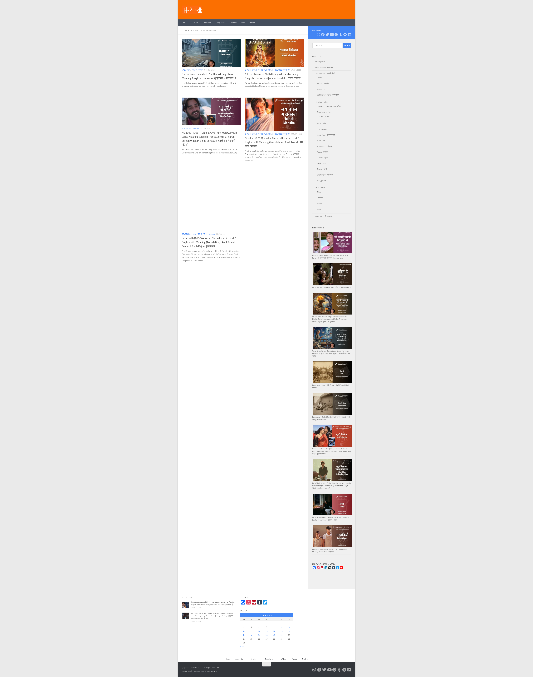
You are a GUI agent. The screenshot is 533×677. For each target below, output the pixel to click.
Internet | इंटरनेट (323, 83)
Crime (319, 192)
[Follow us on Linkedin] (349, 34)
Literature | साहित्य (321, 102)
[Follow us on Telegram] (345, 34)
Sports (319, 203)
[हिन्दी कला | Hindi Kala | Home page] (192, 10)
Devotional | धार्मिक (263, 70)
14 (274, 631)
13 (266, 631)
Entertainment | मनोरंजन (324, 68)
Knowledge (321, 89)
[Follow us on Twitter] (327, 34)
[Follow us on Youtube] (331, 34)
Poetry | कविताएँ (197, 70)
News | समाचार (320, 188)
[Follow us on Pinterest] (336, 34)
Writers (234, 23)
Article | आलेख (320, 62)
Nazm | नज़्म (186, 70)
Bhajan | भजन (250, 70)
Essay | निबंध (321, 123)
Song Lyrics (220, 23)
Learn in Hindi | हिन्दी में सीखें (325, 73)
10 (244, 631)
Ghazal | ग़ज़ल (322, 129)
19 (259, 635)
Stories (252, 23)
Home (184, 23)
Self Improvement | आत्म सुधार (328, 95)
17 (244, 635)
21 (274, 635)
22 (281, 635)
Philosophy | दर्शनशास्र (325, 146)
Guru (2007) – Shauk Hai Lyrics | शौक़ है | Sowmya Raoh (331, 287)
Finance (320, 198)
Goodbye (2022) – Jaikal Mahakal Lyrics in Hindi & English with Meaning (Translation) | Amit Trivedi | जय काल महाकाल (274, 142)
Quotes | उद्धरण (322, 158)
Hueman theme (212, 671)
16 (289, 631)
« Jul (241, 646)
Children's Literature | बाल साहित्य (329, 106)
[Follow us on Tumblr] (340, 34)
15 (281, 631)
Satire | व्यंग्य (321, 163)
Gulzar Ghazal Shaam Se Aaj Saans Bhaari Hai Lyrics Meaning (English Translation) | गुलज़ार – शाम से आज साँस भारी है (331, 353)
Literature (207, 23)
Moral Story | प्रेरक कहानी (326, 135)
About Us (194, 23)
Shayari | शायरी (322, 169)
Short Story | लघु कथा (325, 175)
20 (266, 635)
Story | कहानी (321, 181)
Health (319, 78)
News (243, 23)
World (319, 209)
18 (251, 635)
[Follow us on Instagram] (318, 34)
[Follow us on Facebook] (323, 34)
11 (251, 631)
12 (259, 631)
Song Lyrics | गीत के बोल (281, 70)
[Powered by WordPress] (191, 671)
